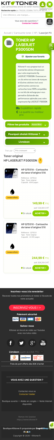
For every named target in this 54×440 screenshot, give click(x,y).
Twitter (21, 343)
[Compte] (43, 4)
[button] (27, 393)
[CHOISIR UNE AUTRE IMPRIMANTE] (51, 46)
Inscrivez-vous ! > (27, 307)
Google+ (32, 343)
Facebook (11, 343)
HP (35, 32)
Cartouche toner (22, 32)
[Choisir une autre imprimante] (51, 46)
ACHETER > (40, 213)
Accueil (7, 32)
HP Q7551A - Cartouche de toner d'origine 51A (34, 171)
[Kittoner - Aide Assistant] (51, 425)
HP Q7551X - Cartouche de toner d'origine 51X (34, 226)
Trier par (8, 151)
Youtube (43, 343)
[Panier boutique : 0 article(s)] (50, 4)
